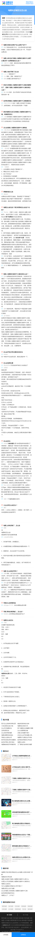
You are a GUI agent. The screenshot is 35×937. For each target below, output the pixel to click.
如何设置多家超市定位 (7, 893)
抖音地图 (17, 906)
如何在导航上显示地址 (7, 742)
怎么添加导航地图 (6, 733)
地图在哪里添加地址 (7, 735)
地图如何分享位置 (6, 877)
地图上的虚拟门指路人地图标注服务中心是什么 (15, 879)
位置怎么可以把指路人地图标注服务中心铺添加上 (15, 881)
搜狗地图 (30, 909)
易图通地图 (18, 909)
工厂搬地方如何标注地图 (25, 744)
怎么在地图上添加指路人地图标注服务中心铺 (14, 891)
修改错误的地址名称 (23, 723)
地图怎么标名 (21, 742)
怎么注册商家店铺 (23, 730)
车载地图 (29, 920)
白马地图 (11, 909)
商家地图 (30, 906)
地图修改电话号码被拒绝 (8, 744)
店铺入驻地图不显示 (23, 733)
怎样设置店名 (5, 730)
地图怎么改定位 (5, 884)
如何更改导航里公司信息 (25, 740)
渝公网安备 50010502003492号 (11, 931)
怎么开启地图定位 (6, 728)
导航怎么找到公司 (6, 737)
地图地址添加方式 (23, 726)
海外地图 (11, 906)
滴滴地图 (23, 906)
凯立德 (24, 909)
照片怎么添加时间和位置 (8, 723)
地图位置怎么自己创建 (7, 888)
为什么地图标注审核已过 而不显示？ (12, 886)
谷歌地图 (4, 909)
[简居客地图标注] (7, 3)
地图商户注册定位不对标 (25, 737)
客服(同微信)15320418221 (30, 3)
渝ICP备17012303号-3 (17, 930)
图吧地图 (4, 906)
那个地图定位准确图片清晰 (25, 728)
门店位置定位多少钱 (7, 726)
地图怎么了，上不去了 (7, 895)
